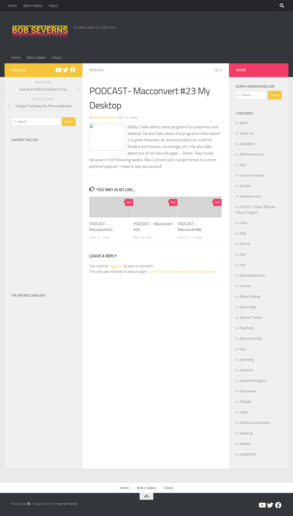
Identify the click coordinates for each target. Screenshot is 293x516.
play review (248, 391)
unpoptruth (248, 454)
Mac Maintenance (252, 275)
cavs (243, 165)
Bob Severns (104, 118)
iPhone (245, 244)
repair (244, 412)
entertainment (250, 196)
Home (12, 5)
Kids (243, 254)
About (53, 5)
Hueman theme (67, 503)
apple (244, 123)
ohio (243, 349)
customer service (252, 175)
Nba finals (247, 328)
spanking (246, 433)
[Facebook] (73, 70)
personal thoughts (253, 381)
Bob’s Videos (32, 5)
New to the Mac (251, 339)
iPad (243, 233)
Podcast (96, 70)
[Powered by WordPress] (28, 503)
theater (245, 444)
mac (243, 265)
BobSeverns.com (252, 154)
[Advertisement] (43, 212)
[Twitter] (65, 70)
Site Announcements (255, 423)
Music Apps (248, 307)
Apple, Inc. (247, 133)
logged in (116, 266)
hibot (243, 223)
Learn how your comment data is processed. (182, 271)
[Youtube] (58, 70)
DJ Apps (245, 186)
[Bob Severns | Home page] (40, 32)
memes (245, 286)
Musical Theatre (251, 317)
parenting (247, 360)
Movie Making (250, 296)
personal (246, 370)
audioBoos (247, 144)
